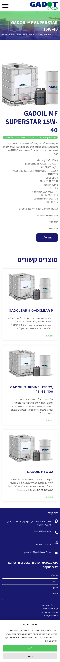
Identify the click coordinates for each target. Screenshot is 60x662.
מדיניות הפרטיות (50, 612)
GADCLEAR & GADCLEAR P (31, 310)
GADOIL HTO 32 (40, 472)
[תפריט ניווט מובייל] (6, 5)
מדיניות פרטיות (51, 641)
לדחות (30, 656)
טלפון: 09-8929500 (43, 531)
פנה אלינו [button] (47, 237)
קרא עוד (49, 335)
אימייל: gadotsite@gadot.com (38, 552)
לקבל (30, 648)
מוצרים (40, 34)
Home (48, 34)
